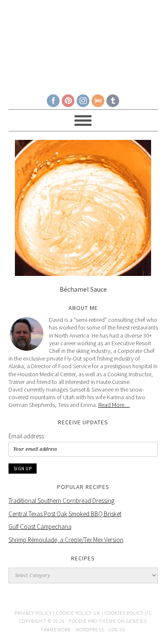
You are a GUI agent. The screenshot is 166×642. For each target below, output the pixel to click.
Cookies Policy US (128, 613)
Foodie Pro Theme (92, 621)
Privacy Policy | (35, 613)
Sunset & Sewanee (83, 43)
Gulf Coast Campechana (40, 527)
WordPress (89, 629)
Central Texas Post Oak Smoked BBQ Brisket (65, 514)
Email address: (27, 436)
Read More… (114, 405)
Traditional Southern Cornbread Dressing (61, 501)
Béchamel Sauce (83, 289)
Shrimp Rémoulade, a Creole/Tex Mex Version (66, 540)
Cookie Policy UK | (80, 613)
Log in (117, 629)
